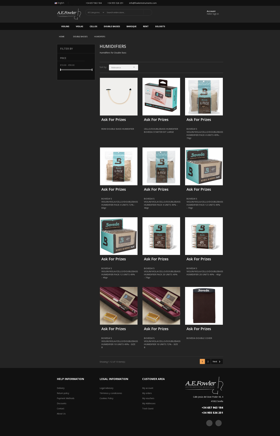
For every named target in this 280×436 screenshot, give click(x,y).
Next (217, 361)
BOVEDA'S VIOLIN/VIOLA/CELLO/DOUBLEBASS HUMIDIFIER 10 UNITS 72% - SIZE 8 (162, 343)
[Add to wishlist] (111, 111)
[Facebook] (72, 3)
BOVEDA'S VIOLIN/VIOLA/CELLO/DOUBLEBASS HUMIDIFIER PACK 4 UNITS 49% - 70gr (205, 133)
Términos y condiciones (111, 393)
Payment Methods (65, 398)
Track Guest (148, 408)
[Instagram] (78, 3)
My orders (147, 393)
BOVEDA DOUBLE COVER (199, 338)
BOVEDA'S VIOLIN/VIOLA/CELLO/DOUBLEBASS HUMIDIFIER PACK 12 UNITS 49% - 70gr (205, 203)
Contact (60, 408)
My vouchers (148, 398)
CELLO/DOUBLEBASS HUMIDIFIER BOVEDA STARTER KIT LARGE (161, 130)
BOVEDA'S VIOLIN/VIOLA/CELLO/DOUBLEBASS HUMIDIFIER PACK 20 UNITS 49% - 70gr (162, 273)
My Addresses (148, 403)
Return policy (63, 393)
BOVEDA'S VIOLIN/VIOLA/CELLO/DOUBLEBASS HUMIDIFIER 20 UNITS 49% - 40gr (205, 271)
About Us (61, 413)
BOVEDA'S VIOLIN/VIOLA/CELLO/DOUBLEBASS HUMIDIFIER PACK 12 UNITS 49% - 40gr (119, 273)
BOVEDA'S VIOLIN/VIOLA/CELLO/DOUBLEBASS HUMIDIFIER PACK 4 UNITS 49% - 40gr (162, 203)
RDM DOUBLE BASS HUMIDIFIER (117, 128)
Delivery (60, 388)
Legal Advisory (106, 388)
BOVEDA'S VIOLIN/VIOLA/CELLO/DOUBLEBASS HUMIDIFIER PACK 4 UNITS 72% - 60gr (119, 203)
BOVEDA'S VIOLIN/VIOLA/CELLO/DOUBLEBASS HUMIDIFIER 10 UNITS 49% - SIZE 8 (119, 343)
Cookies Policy (106, 398)
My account (147, 388)
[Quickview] (133, 82)
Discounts (61, 403)
